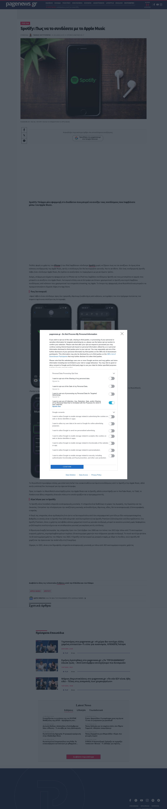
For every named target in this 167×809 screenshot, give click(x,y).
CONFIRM (67, 467)
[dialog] (83, 404)
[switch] (112, 378)
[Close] (123, 334)
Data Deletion (71, 475)
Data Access (83, 475)
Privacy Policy (96, 475)
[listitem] (83, 373)
